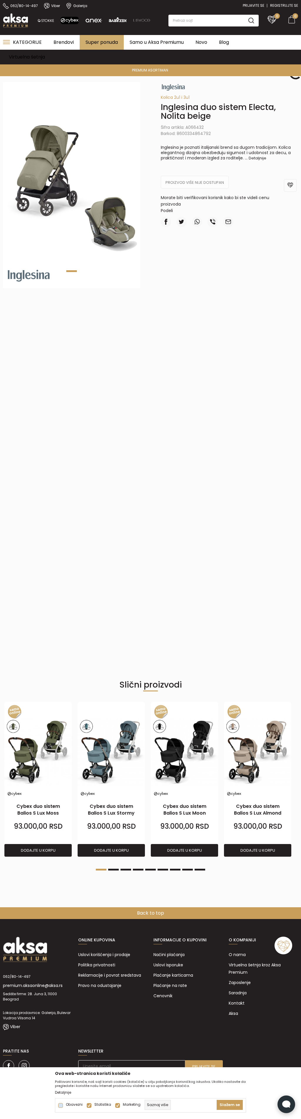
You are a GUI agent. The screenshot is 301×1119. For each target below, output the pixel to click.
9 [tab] (200, 869)
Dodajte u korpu (38, 850)
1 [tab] (71, 271)
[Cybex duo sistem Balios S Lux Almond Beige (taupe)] (257, 752)
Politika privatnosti (96, 965)
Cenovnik (163, 996)
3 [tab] (126, 869)
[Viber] (213, 222)
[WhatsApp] (197, 222)
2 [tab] (113, 869)
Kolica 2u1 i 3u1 (175, 97)
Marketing (132, 1104)
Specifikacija (151, 324)
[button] (213, 20)
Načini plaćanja (169, 955)
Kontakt (237, 1003)
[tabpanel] (38, 779)
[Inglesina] (28, 275)
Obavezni (74, 1104)
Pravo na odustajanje (99, 985)
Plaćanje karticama (173, 975)
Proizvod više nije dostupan (194, 182)
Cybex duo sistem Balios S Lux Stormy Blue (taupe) (111, 813)
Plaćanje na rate (170, 985)
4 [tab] (138, 869)
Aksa (233, 1013)
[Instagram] (24, 1065)
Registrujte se (284, 5)
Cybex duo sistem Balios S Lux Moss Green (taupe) (38, 813)
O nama (237, 955)
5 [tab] (150, 869)
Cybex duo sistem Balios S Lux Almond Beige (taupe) (257, 813)
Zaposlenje (240, 982)
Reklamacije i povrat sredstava (109, 975)
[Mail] (228, 222)
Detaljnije (257, 158)
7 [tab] (175, 869)
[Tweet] (181, 222)
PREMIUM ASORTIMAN (150, 70)
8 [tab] (187, 869)
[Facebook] (166, 222)
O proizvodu (96, 324)
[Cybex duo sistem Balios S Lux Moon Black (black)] (184, 752)
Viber (15, 1027)
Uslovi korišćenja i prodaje (104, 955)
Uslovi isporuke (168, 965)
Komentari (204, 324)
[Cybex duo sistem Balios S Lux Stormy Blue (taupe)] (111, 752)
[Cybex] (14, 794)
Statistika (102, 1104)
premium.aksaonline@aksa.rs (33, 985)
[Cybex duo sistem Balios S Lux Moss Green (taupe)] (38, 752)
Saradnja (238, 993)
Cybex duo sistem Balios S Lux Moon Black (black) (184, 813)
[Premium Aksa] (15, 20)
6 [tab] (163, 869)
